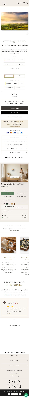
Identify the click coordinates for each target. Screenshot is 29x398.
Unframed (8, 83)
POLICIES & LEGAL (14, 365)
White (21, 83)
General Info (14, 355)
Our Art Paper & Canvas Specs (14, 141)
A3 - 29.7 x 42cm (20, 59)
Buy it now (14, 112)
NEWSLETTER (14, 360)
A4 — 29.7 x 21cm (8, 193)
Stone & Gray (7, 40)
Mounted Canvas (19, 76)
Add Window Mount (9, 206)
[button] (1, 308)
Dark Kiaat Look (20, 88)
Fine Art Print (8, 76)
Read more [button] (9, 313)
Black (15, 83)
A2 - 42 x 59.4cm (9, 64)
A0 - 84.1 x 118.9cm (14, 68)
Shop (14, 40)
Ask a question (14, 152)
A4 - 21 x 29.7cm (9, 59)
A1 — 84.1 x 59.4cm (21, 196)
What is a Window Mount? (14, 144)
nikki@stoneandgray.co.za (14, 373)
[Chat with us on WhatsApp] (26, 395)
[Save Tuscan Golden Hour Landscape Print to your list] (9, 331)
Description (14, 137)
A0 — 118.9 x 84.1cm (7, 200)
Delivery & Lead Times (14, 148)
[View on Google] (4, 302)
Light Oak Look (9, 88)
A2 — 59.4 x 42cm (8, 196)
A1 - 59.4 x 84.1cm (19, 64)
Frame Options (14, 80)
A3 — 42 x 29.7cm (21, 193)
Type (14, 72)
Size (14, 56)
